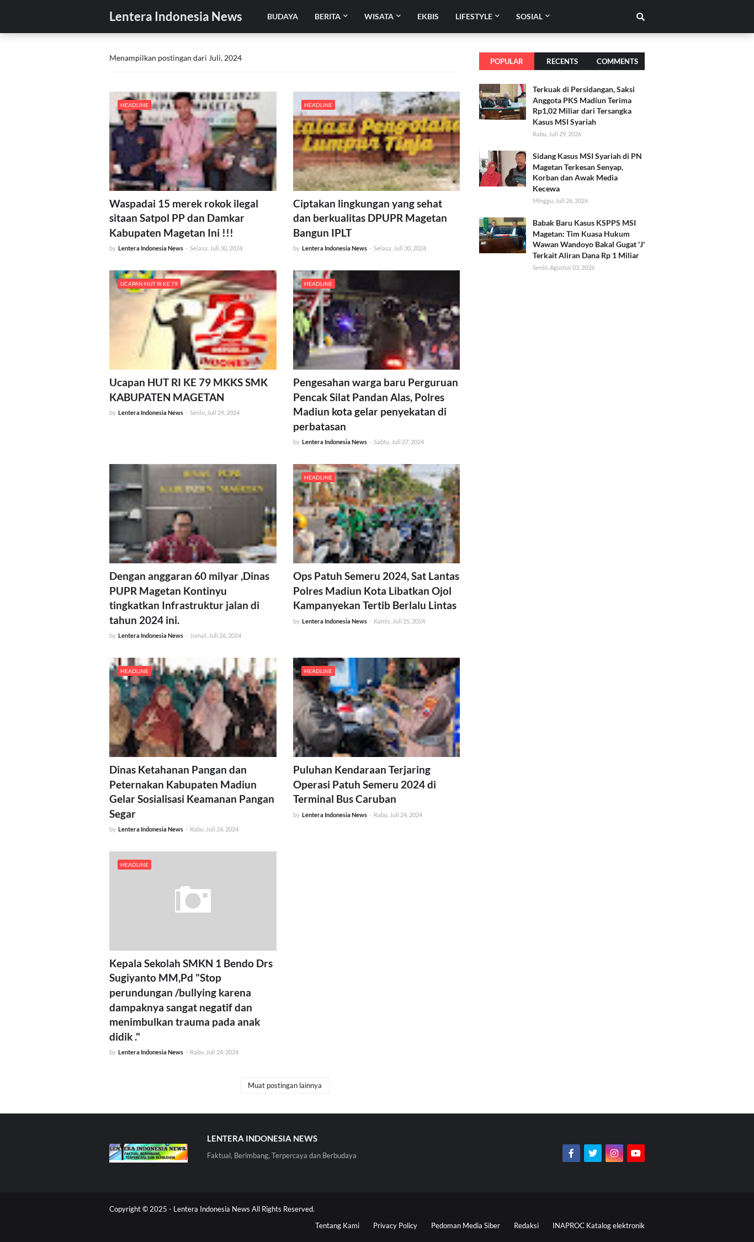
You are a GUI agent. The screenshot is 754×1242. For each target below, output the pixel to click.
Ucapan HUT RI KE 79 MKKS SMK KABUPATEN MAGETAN (188, 389)
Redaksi (526, 1225)
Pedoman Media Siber (465, 1225)
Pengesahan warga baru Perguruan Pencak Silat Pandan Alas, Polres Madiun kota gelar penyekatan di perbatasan (375, 404)
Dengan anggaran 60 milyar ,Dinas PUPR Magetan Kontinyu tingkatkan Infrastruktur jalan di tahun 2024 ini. (189, 597)
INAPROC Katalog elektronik (599, 1225)
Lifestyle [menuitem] (473, 16)
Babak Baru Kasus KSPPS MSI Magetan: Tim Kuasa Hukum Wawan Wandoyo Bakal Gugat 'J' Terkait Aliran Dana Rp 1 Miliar (589, 239)
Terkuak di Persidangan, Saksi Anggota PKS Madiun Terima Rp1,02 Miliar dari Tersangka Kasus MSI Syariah (584, 105)
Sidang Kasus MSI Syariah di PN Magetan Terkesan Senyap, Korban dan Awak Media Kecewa (587, 172)
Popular (506, 61)
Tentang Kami (337, 1225)
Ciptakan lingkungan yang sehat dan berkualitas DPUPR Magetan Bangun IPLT (370, 218)
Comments (617, 61)
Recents (562, 61)
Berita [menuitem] (328, 16)
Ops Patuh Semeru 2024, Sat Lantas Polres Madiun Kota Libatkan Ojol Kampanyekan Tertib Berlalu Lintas (376, 590)
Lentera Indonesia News (175, 16)
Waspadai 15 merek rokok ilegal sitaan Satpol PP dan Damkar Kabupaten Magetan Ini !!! (183, 218)
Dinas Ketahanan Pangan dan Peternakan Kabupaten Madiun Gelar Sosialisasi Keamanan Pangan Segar (191, 791)
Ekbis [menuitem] (428, 16)
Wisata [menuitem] (379, 16)
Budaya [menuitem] (282, 16)
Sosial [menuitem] (529, 16)
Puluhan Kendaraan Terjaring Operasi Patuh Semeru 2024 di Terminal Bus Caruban (364, 784)
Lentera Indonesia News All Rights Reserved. (244, 1208)
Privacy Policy (395, 1225)
